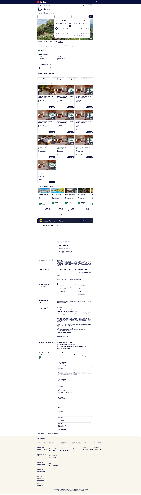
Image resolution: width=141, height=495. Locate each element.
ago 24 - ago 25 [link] (44, 79)
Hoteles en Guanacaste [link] (53, 457)
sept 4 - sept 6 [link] (87, 79)
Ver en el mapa (60, 242)
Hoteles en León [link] (40, 474)
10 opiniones (41, 358)
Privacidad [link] (84, 445)
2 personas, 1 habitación (78, 17)
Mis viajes (92, 1)
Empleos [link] (95, 445)
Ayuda (87, 1)
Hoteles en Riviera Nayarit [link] (53, 459)
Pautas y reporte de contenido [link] (88, 449)
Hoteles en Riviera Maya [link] (53, 455)
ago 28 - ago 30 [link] (72, 79)
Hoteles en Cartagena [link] (41, 471)
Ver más (58, 256)
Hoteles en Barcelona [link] (40, 480)
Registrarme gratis (89, 220)
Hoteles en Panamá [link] (52, 446)
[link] (90, 5)
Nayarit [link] (46, 433)
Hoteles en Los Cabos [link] (52, 460)
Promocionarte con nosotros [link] (76, 446)
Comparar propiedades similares (66, 214)
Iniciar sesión (101, 1)
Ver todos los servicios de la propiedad (64, 296)
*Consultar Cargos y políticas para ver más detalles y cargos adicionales (68, 279)
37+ (91, 38)
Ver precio (52, 107)
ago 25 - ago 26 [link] (58, 79)
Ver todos (40, 61)
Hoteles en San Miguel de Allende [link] (41, 455)
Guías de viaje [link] (96, 447)
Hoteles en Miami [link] (40, 462)
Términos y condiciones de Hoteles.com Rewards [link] (87, 451)
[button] (59, 26)
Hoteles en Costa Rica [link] (52, 448)
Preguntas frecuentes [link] (63, 446)
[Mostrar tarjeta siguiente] (93, 200)
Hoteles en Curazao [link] (52, 450)
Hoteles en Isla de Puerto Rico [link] (54, 465)
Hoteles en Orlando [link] (40, 478)
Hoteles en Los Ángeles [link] (41, 464)
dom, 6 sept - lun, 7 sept (62, 17)
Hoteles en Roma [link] (40, 485)
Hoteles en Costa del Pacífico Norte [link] (53, 463)
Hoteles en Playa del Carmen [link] (42, 449)
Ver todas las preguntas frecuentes (63, 348)
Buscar (91, 16)
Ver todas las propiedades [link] (45, 5)
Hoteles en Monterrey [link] (41, 452)
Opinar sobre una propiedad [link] (64, 450)
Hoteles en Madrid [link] (40, 473)
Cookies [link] (84, 447)
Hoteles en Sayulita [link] (50, 433)
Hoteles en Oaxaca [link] (40, 476)
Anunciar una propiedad (80, 1)
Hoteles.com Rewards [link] (97, 449)
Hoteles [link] (39, 433)
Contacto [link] (61, 448)
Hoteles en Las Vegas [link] (40, 447)
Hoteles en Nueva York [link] (41, 460)
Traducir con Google (61, 390)
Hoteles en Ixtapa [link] (40, 469)
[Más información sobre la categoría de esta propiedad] (42, 10)
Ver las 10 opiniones (42, 51)
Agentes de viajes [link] (74, 448)
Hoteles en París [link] (40, 457)
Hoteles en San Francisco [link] (41, 483)
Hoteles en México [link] (52, 453)
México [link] (42, 433)
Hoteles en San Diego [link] (41, 467)
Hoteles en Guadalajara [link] (41, 445)
